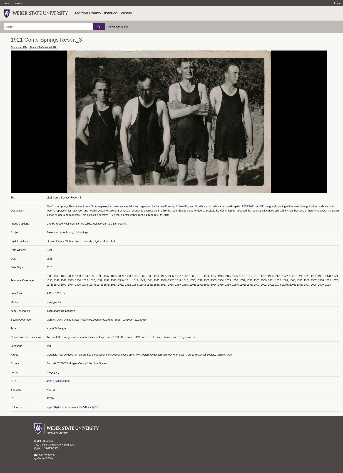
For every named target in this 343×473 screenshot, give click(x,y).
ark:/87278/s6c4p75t (58, 380)
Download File (19, 47)
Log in (337, 3)
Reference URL (47, 47)
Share (32, 47)
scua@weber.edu (46, 454)
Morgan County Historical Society (103, 13)
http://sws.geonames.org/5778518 (100, 319)
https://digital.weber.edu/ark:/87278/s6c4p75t (72, 407)
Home (7, 3)
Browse (18, 3)
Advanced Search (118, 26)
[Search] (99, 26)
